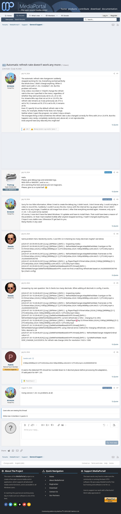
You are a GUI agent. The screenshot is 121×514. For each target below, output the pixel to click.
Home (9, 16)
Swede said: (27, 358)
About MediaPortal (56, 480)
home (64, 8)
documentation (109, 8)
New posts (9, 19)
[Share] (114, 73)
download (95, 8)
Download (53, 488)
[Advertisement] (60, 45)
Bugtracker (53, 484)
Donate (66, 16)
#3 (117, 199)
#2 (117, 172)
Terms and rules (96, 463)
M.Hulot (7, 69)
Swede (11, 246)
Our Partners (54, 495)
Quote (116, 125)
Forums (21, 16)
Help (105, 463)
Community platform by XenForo (60, 511)
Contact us (86, 463)
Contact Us (53, 492)
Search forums (20, 19)
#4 (117, 234)
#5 (117, 283)
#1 (117, 74)
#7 (117, 388)
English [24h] (19, 463)
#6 (117, 352)
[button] (41, 15)
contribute (84, 8)
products (72, 8)
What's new (36, 16)
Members (51, 16)
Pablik (10, 365)
